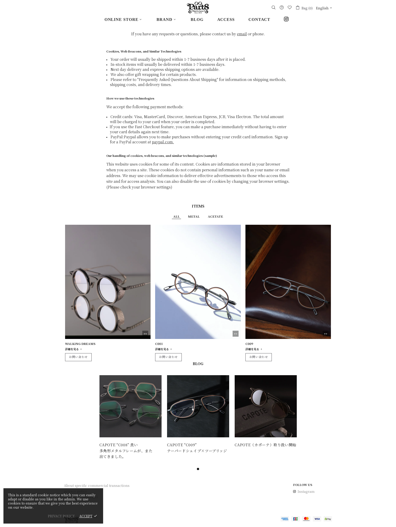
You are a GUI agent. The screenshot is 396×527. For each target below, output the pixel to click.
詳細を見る (72, 349)
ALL (176, 216)
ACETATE (215, 216)
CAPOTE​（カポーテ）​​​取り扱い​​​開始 (266, 444)
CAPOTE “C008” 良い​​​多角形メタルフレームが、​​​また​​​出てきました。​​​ (126, 450)
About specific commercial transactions (96, 485)
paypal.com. (163, 141)
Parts (198, 7)
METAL (194, 216)
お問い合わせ (78, 357)
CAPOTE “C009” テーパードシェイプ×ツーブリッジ (197, 447)
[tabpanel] (130, 417)
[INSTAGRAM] (287, 19)
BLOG (198, 363)
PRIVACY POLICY (61, 516)
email (242, 33)
